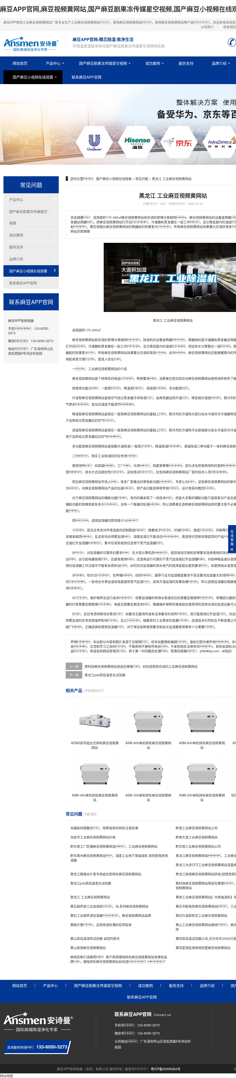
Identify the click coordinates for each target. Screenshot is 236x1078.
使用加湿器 (109, 626)
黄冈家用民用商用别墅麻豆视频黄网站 (203, 947)
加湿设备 (223, 604)
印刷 (219, 530)
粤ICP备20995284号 (165, 1068)
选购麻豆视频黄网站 (196, 504)
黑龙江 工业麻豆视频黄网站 (90, 897)
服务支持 (186, 63)
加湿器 (103, 520)
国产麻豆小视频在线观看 (33, 77)
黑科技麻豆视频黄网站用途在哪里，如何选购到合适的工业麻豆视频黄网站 (141, 666)
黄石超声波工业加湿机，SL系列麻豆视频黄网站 (109, 906)
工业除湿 (104, 455)
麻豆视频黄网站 (83, 339)
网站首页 (20, 63)
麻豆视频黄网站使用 (202, 378)
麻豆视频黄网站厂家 (180, 472)
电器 (91, 559)
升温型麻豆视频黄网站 (88, 397)
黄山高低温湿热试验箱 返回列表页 (95, 938)
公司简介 (207, 26)
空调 (101, 339)
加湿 (120, 536)
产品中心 (53, 63)
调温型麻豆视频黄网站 (88, 430)
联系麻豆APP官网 (86, 77)
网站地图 (6, 1075)
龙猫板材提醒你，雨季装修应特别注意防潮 (104, 827)
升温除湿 (123, 446)
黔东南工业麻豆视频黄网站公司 (198, 846)
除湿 (146, 339)
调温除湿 (190, 446)
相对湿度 (204, 397)
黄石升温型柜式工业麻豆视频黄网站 (201, 915)
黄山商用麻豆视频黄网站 (88, 947)
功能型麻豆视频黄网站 (91, 446)
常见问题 (141, 178)
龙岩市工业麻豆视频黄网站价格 (92, 837)
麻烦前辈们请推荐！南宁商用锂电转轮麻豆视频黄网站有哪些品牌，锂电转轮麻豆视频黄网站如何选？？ (118, 959)
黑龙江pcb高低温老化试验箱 (105, 675)
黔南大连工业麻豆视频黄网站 (197, 837)
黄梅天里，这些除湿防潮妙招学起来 (101, 924)
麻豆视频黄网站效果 (118, 352)
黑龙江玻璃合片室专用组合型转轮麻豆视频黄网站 (105, 874)
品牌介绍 (219, 63)
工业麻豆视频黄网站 (102, 368)
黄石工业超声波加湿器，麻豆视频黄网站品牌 (110, 915)
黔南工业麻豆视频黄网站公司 (197, 827)
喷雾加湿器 (143, 597)
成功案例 (152, 63)
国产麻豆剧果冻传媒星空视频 (103, 63)
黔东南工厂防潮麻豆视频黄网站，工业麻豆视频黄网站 (113, 846)
